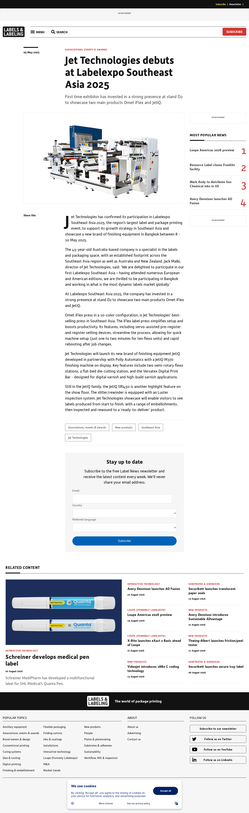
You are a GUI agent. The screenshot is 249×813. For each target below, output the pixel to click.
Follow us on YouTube (218, 749)
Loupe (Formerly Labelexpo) (146, 609)
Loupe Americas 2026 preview (212, 150)
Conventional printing (16, 745)
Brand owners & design (16, 739)
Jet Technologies (78, 437)
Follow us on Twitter (218, 739)
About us (132, 727)
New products (124, 427)
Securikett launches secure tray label (216, 666)
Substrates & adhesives (204, 583)
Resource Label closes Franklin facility (212, 167)
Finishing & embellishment (19, 770)
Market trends (51, 770)
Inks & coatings (52, 739)
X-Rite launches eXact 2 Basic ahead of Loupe (154, 642)
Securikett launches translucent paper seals (212, 590)
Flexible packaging (54, 727)
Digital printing (12, 764)
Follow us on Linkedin (218, 760)
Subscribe (221, 4)
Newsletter (235, 4)
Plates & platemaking (97, 739)
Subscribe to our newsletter (218, 728)
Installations (50, 745)
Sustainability (92, 751)
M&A (46, 764)
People (88, 733)
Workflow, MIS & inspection (101, 758)
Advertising (134, 733)
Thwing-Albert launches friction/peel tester (215, 642)
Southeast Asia (151, 427)
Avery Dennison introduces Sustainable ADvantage (208, 616)
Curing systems (12, 751)
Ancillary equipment (15, 727)
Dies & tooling (11, 758)
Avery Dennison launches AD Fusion (211, 201)
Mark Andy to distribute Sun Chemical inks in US (211, 184)
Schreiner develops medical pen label (47, 660)
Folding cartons (52, 733)
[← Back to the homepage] (14, 36)
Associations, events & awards (86, 49)
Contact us (134, 739)
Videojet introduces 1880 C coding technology (153, 668)
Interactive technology (21, 650)
